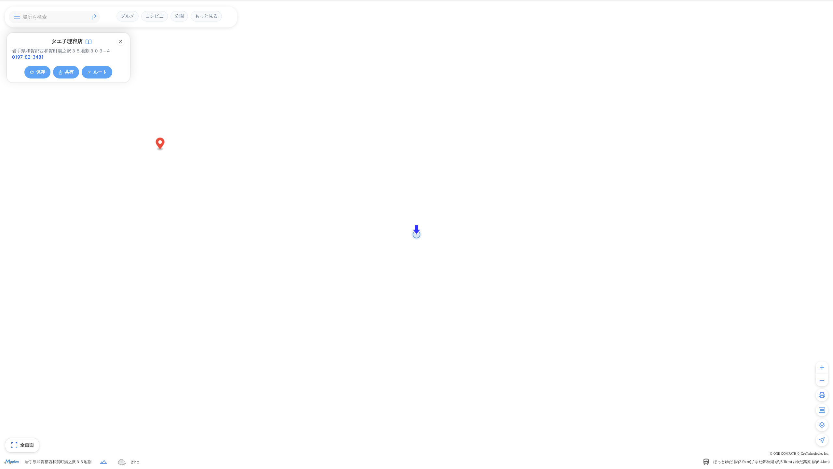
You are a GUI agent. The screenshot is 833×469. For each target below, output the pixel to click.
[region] (416, 234)
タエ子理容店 (67, 41)
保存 (40, 72)
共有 (69, 72)
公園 (179, 16)
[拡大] (822, 368)
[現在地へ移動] (822, 440)
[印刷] (822, 395)
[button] (160, 144)
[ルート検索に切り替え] (94, 17)
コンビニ (154, 16)
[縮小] (822, 380)
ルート (100, 72)
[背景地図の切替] (822, 425)
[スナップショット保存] (822, 410)
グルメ (127, 16)
